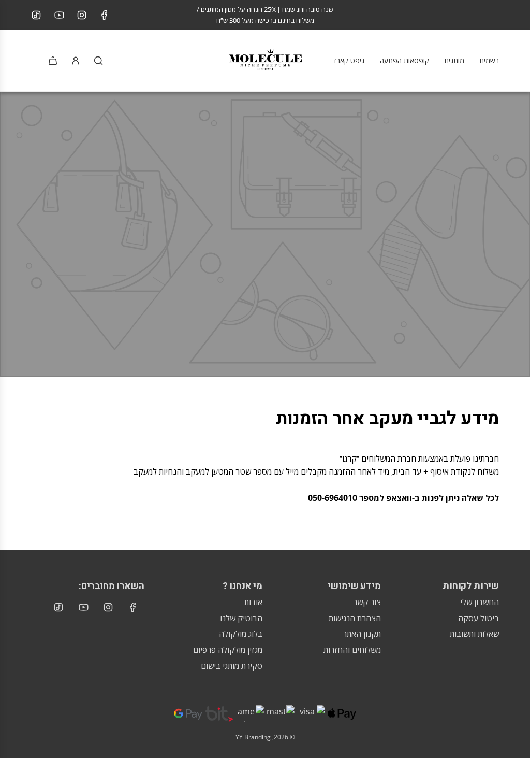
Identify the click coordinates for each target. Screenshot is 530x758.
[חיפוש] (98, 60)
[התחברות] (75, 60)
